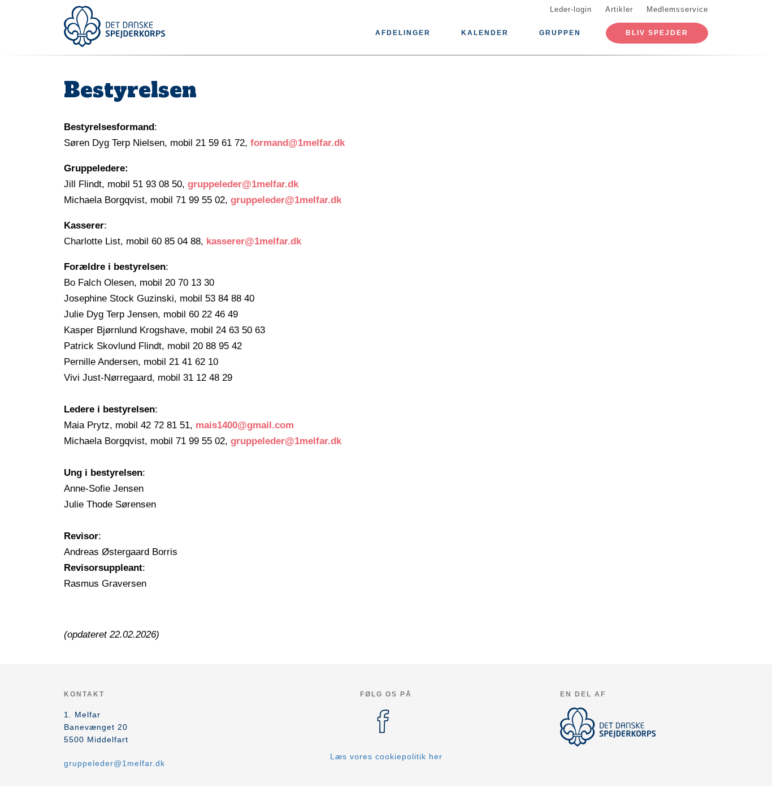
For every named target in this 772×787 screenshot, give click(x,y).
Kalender (485, 33)
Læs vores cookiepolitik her (386, 756)
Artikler (619, 9)
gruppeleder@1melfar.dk (243, 184)
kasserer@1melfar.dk (253, 241)
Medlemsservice (677, 9)
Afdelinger (403, 33)
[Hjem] (115, 27)
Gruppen (560, 33)
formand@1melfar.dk (297, 142)
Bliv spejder (657, 33)
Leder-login (571, 9)
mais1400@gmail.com (245, 425)
